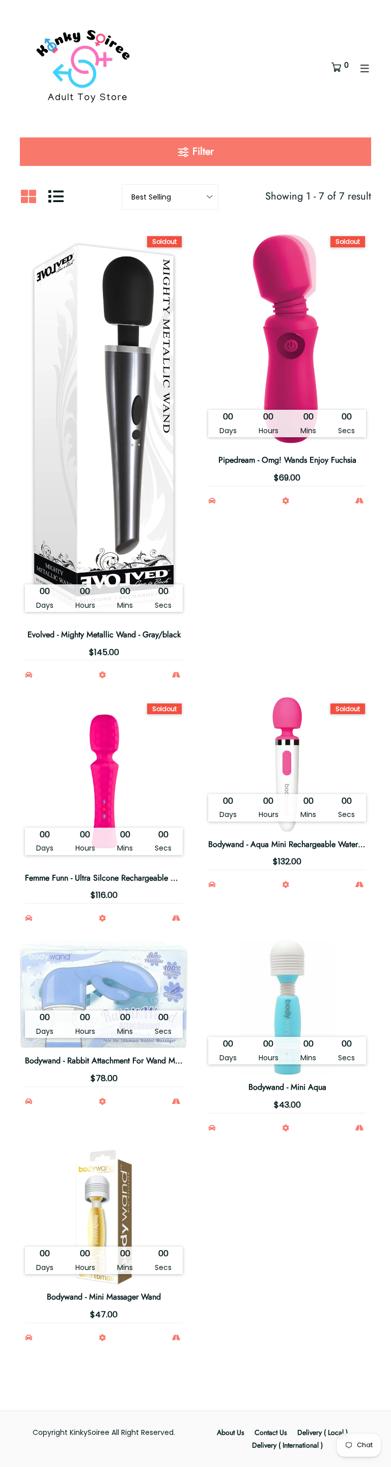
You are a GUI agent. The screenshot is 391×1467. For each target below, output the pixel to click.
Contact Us (271, 1432)
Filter (201, 151)
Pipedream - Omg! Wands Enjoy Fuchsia (287, 460)
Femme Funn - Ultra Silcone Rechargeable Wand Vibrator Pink (131, 878)
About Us (230, 1432)
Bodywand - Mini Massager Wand (104, 1297)
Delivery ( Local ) (322, 1432)
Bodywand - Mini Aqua (287, 1087)
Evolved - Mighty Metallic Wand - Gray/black (104, 634)
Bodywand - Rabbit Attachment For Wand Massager (113, 1060)
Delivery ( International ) (287, 1445)
